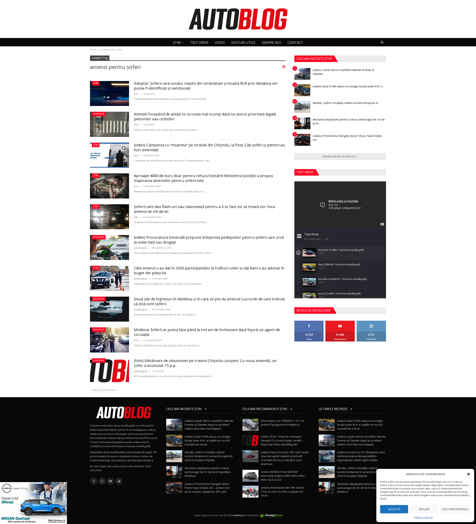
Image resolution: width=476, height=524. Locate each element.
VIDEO (220, 42)
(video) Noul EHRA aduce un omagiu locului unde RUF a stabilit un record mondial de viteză (207, 440)
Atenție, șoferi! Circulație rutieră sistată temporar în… (346, 103)
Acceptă (394, 509)
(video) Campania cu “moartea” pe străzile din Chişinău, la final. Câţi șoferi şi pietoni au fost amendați (209, 147)
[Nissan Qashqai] (33, 502)
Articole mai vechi (104, 390)
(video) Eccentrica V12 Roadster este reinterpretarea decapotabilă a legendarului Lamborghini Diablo (361, 456)
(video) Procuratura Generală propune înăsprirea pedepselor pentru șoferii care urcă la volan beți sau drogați (209, 240)
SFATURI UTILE (243, 42)
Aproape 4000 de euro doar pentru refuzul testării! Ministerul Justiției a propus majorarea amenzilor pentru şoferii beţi (203, 178)
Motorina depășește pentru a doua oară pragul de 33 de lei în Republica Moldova (208, 472)
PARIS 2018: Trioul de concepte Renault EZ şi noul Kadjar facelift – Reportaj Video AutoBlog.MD (282, 440)
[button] (468, 474)
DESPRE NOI (271, 42)
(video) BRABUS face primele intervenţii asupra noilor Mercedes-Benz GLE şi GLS (283, 475)
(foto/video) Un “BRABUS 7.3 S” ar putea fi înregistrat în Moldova (282, 422)
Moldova (98, 113)
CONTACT (295, 42)
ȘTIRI (177, 42)
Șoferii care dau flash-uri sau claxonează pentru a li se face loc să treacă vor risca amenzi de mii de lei (204, 209)
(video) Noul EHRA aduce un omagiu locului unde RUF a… (348, 86)
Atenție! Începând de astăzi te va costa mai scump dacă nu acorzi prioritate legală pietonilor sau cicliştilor (205, 116)
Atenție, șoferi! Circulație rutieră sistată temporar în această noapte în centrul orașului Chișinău (209, 456)
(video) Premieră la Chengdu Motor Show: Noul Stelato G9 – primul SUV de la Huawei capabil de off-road (207, 487)
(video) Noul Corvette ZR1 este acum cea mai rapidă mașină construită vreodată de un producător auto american (285, 458)
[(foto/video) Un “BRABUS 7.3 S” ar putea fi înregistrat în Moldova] (250, 425)
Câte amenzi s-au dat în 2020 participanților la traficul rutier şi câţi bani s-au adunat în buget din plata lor (209, 270)
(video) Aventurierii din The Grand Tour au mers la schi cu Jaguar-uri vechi (282, 491)
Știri (95, 83)
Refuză (424, 509)
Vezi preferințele (455, 509)
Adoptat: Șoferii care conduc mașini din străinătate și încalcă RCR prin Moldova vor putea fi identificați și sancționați (206, 86)
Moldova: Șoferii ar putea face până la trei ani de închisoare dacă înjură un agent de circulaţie (207, 332)
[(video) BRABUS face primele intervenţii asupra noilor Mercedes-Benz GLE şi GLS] (250, 476)
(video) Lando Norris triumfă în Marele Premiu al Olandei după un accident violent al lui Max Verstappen (209, 424)
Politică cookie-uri (423, 517)
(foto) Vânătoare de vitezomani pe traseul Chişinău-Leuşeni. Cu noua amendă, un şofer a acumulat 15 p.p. (205, 363)
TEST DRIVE (199, 42)
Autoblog (238, 515)
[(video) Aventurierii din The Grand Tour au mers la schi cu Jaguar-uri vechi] (250, 492)
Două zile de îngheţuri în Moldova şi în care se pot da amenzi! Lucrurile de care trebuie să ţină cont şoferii (209, 301)
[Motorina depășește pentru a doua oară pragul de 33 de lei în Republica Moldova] (302, 123)
